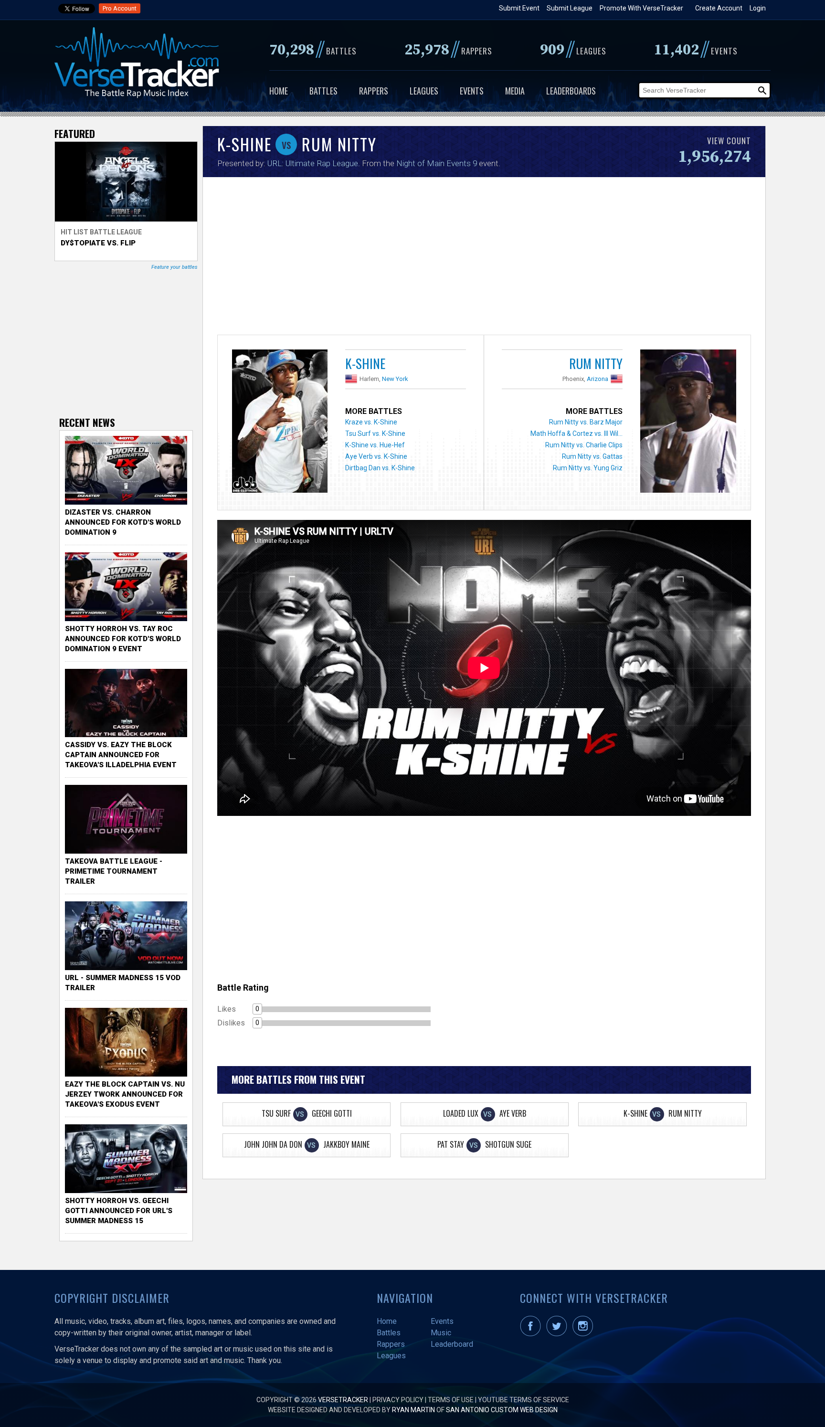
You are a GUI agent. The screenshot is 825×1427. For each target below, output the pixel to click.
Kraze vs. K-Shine (371, 422)
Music (441, 1332)
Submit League (569, 8)
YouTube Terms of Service (523, 1400)
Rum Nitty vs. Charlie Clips (584, 445)
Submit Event (519, 8)
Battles (323, 91)
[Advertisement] (484, 258)
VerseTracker (343, 1400)
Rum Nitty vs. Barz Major (586, 422)
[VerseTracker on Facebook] (532, 1334)
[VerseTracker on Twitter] (558, 1334)
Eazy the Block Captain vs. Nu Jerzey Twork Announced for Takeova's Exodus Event (125, 1094)
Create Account (718, 8)
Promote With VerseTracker (641, 8)
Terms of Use (451, 1400)
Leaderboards (571, 91)
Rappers (373, 91)
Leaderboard (452, 1344)
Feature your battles (174, 267)
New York (395, 378)
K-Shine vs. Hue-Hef (375, 445)
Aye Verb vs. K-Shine (376, 456)
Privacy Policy (397, 1400)
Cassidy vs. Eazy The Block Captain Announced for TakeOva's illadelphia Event (121, 754)
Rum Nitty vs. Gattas (592, 456)
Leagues (424, 91)
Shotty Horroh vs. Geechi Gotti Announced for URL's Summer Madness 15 (118, 1210)
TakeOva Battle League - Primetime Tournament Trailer (113, 871)
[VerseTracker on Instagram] (584, 1334)
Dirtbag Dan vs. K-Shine (380, 468)
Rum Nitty (596, 363)
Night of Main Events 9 (436, 163)
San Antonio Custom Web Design (502, 1410)
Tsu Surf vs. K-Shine (375, 433)
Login (758, 8)
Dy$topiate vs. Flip (98, 243)
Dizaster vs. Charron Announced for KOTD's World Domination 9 (123, 522)
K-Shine (365, 363)
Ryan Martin (413, 1410)
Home (278, 91)
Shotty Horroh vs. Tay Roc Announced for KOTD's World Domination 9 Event (123, 638)
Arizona (597, 378)
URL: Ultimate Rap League (312, 163)
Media (515, 91)
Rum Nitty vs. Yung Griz (588, 468)
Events (472, 91)
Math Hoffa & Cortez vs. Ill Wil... (576, 433)
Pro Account (120, 8)
